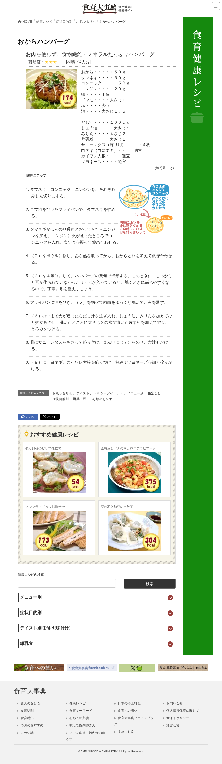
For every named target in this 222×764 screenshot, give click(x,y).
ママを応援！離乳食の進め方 (85, 736)
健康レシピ (77, 703)
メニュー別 (135, 393)
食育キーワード (80, 711)
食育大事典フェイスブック (134, 721)
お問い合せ (174, 703)
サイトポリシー (177, 718)
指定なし (154, 393)
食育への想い (127, 711)
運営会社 (172, 725)
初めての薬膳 (78, 718)
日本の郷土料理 (129, 703)
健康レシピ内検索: (31, 575)
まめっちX (125, 732)
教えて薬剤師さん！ (83, 725)
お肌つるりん (62, 393)
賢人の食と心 (30, 703)
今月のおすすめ (31, 725)
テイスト (82, 393)
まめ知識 (27, 733)
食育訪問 (27, 711)
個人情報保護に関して (182, 711)
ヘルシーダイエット (108, 393)
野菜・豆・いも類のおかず (92, 399)
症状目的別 (61, 399)
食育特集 (27, 718)
